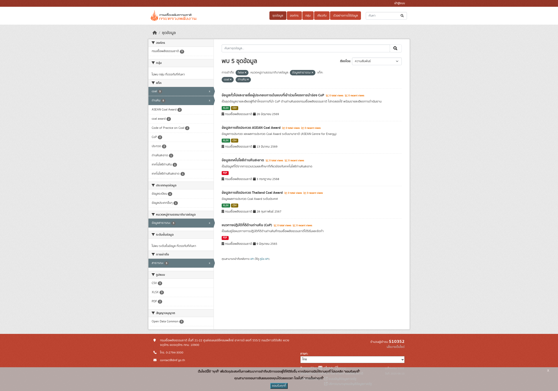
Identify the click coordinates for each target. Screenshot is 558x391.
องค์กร (294, 16)
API (252, 259)
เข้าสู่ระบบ (399, 3)
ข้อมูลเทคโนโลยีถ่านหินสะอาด (243, 160)
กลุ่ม (308, 16)
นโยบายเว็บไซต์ (396, 347)
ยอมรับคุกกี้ (279, 386)
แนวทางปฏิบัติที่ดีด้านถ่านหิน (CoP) (247, 225)
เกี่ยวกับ (322, 16)
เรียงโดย (345, 61)
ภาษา (303, 354)
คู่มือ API (264, 259)
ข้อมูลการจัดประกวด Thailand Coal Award (253, 193)
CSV (235, 108)
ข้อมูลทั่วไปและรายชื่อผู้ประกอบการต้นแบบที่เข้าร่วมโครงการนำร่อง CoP (273, 95)
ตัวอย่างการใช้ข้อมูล (345, 16)
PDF (225, 173)
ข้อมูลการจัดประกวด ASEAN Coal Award (251, 128)
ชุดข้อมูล (277, 16)
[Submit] (402, 16)
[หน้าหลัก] (155, 33)
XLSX (226, 108)
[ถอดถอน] (245, 73)
